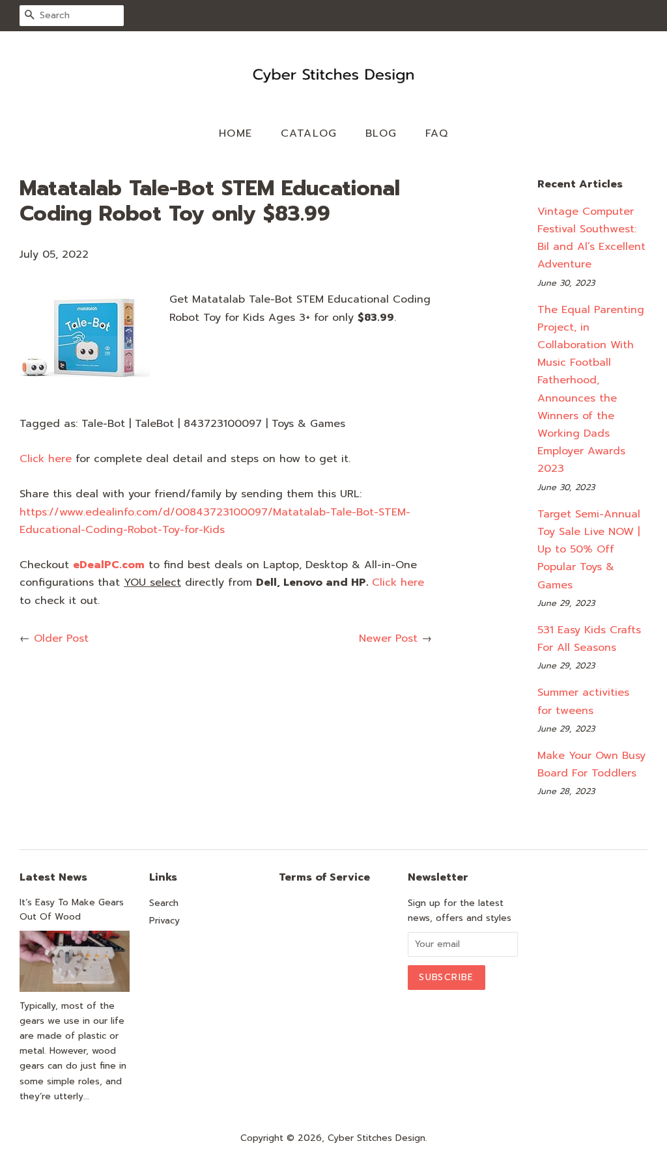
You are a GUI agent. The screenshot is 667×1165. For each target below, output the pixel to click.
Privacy (164, 920)
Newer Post (388, 638)
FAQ (437, 133)
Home (236, 133)
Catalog (309, 133)
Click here (46, 459)
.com (109, 565)
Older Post (61, 638)
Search (163, 903)
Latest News (53, 877)
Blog (381, 133)
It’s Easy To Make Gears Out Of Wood (72, 910)
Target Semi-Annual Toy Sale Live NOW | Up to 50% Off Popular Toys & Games (588, 549)
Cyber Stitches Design (376, 1138)
